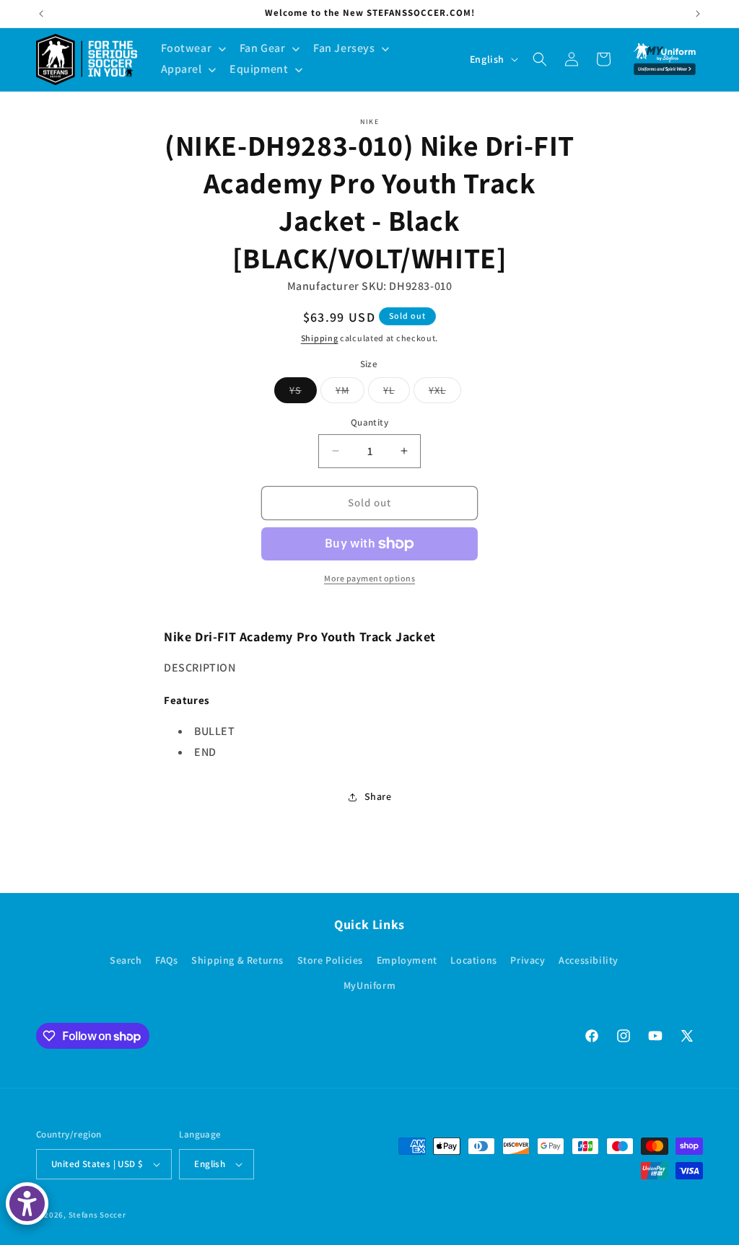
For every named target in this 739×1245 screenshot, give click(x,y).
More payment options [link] (369, 578)
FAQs (166, 960)
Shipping (319, 338)
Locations (473, 960)
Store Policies (330, 960)
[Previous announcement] (41, 13)
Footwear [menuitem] (186, 48)
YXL (445, 393)
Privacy (527, 960)
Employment (407, 960)
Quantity (369, 422)
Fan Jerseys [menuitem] (344, 48)
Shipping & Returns (237, 960)
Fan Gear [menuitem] (263, 48)
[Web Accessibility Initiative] (27, 1203)
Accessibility (588, 960)
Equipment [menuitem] (258, 68)
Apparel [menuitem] (181, 68)
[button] (540, 59)
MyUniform (369, 985)
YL (396, 393)
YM (350, 393)
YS (303, 393)
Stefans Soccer (97, 1215)
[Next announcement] (698, 13)
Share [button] (378, 796)
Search (126, 960)
